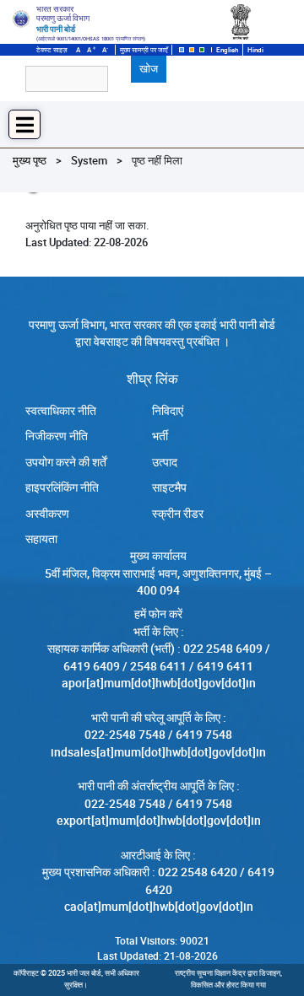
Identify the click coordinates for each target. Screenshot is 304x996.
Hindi (255, 50)
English (227, 50)
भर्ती (160, 436)
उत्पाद (164, 462)
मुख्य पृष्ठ (29, 160)
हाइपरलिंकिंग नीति (62, 487)
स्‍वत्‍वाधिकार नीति (60, 410)
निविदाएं (167, 410)
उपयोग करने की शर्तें (65, 462)
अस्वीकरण (47, 513)
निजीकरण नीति (56, 436)
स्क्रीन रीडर (178, 513)
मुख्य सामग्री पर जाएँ (143, 50)
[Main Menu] (24, 124)
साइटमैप (169, 487)
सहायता (41, 538)
